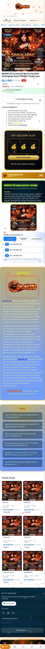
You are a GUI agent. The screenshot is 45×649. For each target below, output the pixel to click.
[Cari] (4, 16)
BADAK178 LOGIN (36, 21)
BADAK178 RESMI (20, 21)
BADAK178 (7, 21)
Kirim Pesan (10, 604)
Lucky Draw (10, 239)
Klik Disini (23, 125)
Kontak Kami (6, 626)
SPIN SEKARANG (23, 158)
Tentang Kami (6, 623)
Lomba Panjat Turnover (23, 239)
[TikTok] (13, 613)
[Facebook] (3, 613)
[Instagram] (8, 613)
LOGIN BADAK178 (26, 25)
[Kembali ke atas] (41, 635)
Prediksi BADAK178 (37, 239)
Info (41, 176)
